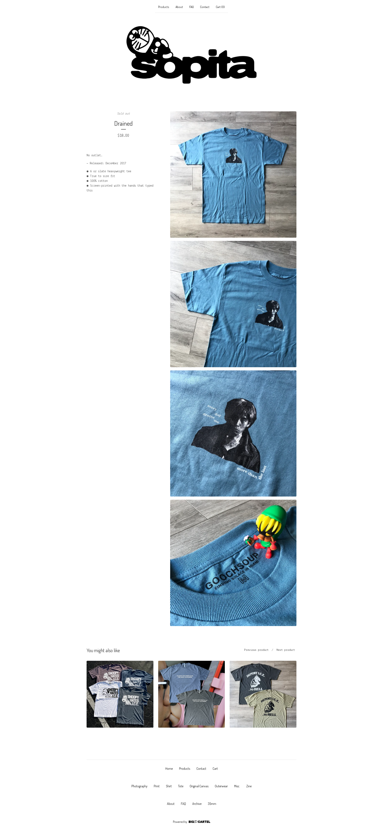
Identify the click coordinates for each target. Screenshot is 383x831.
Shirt (169, 786)
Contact (204, 7)
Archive (196, 804)
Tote (180, 786)
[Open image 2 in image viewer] (233, 304)
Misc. (237, 786)
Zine (249, 786)
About (179, 7)
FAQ (191, 7)
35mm (212, 804)
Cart (215, 769)
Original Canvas (199, 786)
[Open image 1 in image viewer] (233, 174)
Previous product (256, 650)
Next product (285, 650)
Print (157, 786)
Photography (139, 786)
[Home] (191, 55)
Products (163, 7)
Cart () (220, 7)
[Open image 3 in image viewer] (233, 433)
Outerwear (221, 786)
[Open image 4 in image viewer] (233, 563)
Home (169, 769)
